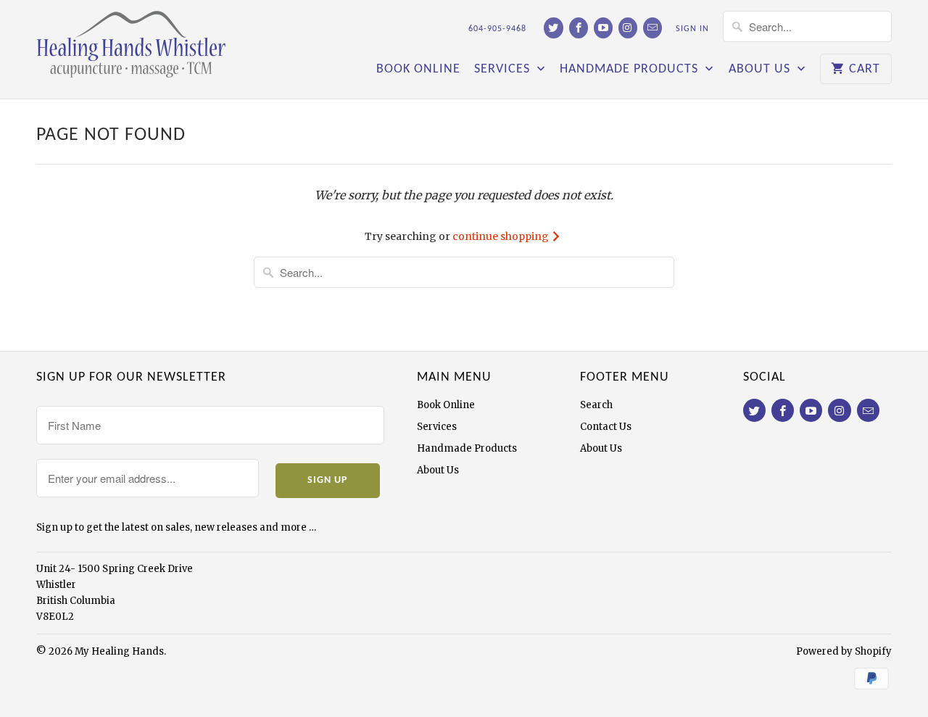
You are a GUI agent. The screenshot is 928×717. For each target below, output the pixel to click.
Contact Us (605, 426)
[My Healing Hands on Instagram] (627, 27)
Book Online (418, 69)
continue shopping (501, 236)
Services (504, 69)
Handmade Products (631, 69)
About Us (761, 69)
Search (596, 405)
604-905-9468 (497, 29)
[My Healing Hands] (137, 49)
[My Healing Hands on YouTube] (603, 27)
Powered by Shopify (844, 651)
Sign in (692, 29)
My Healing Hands (119, 651)
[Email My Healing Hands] (652, 27)
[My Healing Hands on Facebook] (578, 27)
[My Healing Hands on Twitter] (553, 27)
